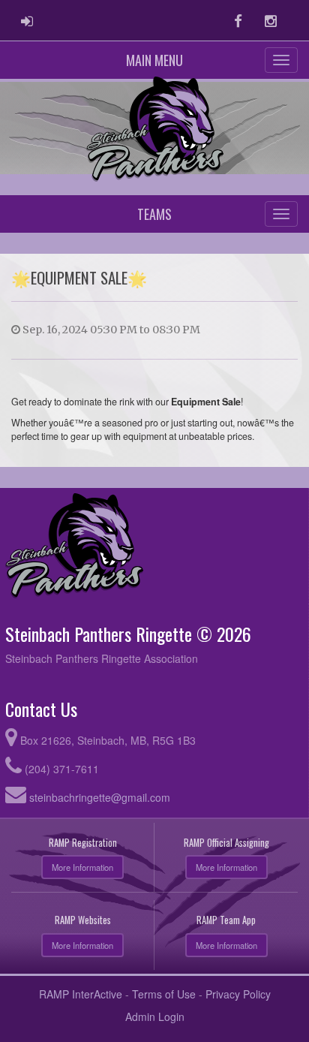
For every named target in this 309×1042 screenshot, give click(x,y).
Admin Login (154, 1016)
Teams (154, 214)
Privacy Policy (238, 993)
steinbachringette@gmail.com (99, 797)
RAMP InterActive (80, 993)
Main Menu (154, 60)
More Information (82, 867)
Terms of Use (164, 993)
